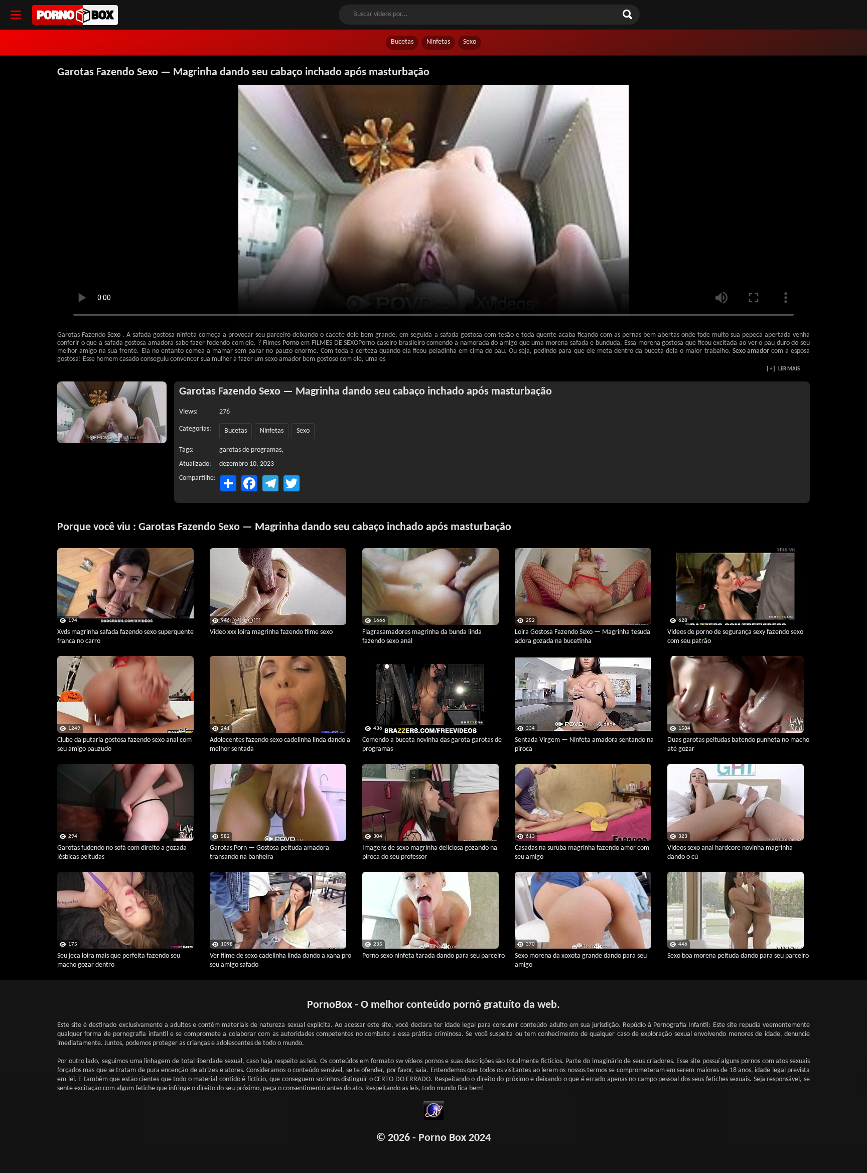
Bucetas (402, 42)
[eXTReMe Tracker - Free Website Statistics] (433, 1112)
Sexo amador (751, 351)
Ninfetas (438, 42)
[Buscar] (629, 15)
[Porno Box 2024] (75, 15)
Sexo (469, 42)
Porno (290, 343)
